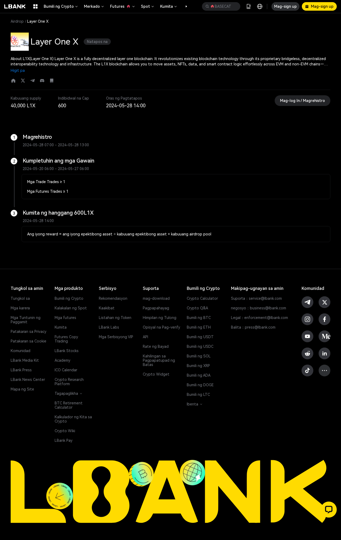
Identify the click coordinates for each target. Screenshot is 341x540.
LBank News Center (28, 379)
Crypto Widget (156, 374)
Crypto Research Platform (69, 381)
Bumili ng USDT (200, 337)
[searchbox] (220, 6)
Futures (117, 6)
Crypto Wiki (65, 431)
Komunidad (20, 351)
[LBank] (15, 6)
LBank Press (21, 370)
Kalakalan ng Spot (71, 308)
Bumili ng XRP (198, 366)
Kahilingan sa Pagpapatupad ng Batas (159, 360)
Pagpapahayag (156, 308)
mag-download (156, 298)
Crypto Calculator (202, 298)
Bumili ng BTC (199, 318)
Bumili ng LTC (198, 394)
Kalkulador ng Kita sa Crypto (73, 419)
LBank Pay (63, 440)
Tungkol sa (20, 298)
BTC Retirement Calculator (69, 405)
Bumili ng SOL (199, 356)
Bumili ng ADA (198, 375)
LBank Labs (109, 327)
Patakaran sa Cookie (28, 341)
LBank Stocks (67, 351)
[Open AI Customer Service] (329, 510)
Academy (62, 360)
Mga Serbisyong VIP (116, 337)
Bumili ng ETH (199, 327)
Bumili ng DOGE (200, 385)
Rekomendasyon (113, 298)
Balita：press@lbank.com (253, 327)
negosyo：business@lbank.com (258, 308)
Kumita (166, 6)
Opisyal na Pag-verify (161, 327)
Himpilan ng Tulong (159, 318)
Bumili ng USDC (200, 346)
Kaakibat (107, 308)
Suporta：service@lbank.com (256, 298)
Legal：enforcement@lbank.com (259, 318)
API (145, 337)
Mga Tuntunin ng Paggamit (25, 320)
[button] (183, 6)
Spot (145, 6)
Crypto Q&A (197, 308)
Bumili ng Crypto (59, 6)
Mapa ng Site (22, 389)
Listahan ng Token (115, 318)
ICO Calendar (66, 370)
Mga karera (20, 308)
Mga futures (65, 318)
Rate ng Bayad (156, 346)
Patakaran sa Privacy (28, 331)
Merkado (92, 6)
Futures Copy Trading (66, 339)
